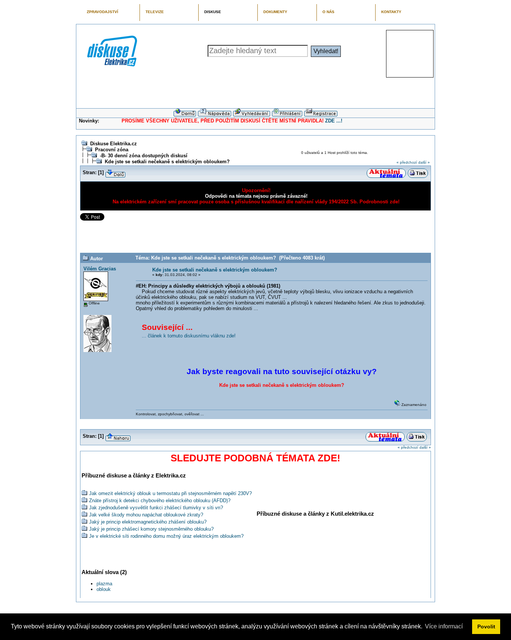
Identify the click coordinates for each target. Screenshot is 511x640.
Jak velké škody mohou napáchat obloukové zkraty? (146, 515)
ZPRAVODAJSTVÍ (102, 12)
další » (424, 162)
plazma (104, 583)
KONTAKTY (391, 12)
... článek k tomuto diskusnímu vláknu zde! (189, 336)
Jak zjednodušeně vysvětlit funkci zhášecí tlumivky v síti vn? (156, 507)
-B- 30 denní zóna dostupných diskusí (143, 155)
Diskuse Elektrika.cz (113, 143)
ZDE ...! (333, 121)
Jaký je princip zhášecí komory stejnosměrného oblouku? (151, 529)
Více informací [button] (444, 626)
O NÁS (328, 12)
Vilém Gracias (99, 269)
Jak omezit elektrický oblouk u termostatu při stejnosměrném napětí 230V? (170, 493)
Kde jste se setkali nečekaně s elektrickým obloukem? (167, 161)
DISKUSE (212, 12)
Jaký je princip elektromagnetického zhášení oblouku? (147, 522)
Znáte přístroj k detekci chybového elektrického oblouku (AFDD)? (159, 500)
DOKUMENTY (275, 12)
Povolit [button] (486, 627)
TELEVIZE (155, 12)
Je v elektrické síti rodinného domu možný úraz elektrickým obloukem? (166, 536)
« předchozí (407, 162)
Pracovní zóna (111, 149)
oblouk (104, 589)
